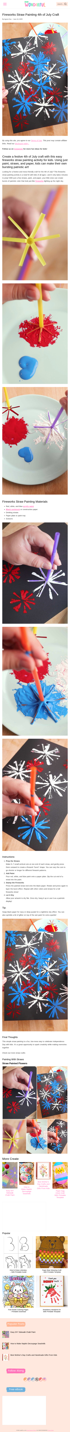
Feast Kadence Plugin (31, 1430)
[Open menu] (5, 4)
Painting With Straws (13, 1059)
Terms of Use (36, 141)
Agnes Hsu (7, 19)
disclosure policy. (22, 144)
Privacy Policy (51, 1430)
